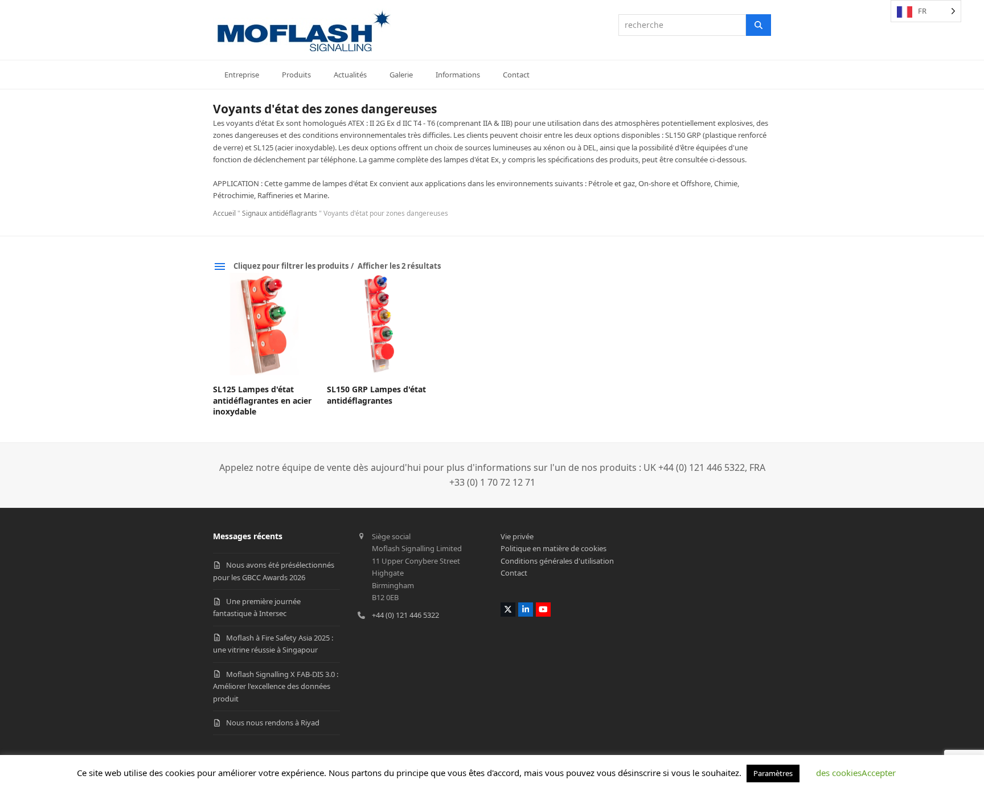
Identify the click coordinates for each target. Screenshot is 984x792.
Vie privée (517, 536)
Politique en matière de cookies (553, 548)
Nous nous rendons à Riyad (272, 722)
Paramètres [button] (773, 773)
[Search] (758, 25)
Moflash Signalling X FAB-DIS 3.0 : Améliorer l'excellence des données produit (275, 686)
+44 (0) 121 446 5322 (405, 615)
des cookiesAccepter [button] (856, 772)
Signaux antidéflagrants (279, 213)
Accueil (224, 213)
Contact (514, 573)
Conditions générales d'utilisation (557, 561)
